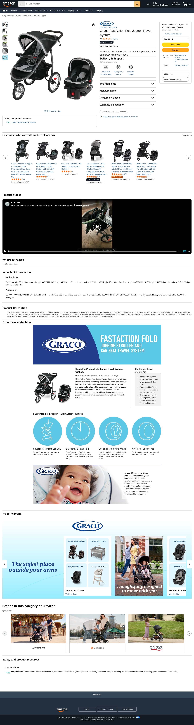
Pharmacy (88, 10)
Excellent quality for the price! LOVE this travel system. (50, 205)
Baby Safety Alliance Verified (24, 122)
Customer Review (18, 205)
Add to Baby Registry (172, 79)
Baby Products (7, 16)
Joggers (43, 16)
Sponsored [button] (6, 611)
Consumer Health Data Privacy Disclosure (99, 717)
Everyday (99, 10)
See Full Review (82, 205)
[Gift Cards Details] (59, 10)
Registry (70, 10)
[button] (5, 10)
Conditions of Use (64, 717)
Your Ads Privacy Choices (126, 717)
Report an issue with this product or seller (120, 117)
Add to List (168, 74)
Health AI (14, 10)
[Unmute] (189, 251)
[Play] (5, 251)
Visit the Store (71, 594)
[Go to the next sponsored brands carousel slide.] (189, 633)
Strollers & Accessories (23, 16)
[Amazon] (9, 4)
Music (79, 10)
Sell (63, 10)
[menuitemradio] (184, 251)
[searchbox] (79, 3)
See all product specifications (113, 112)
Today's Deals (26, 10)
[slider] (92, 251)
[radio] (5, 24)
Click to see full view (52, 111)
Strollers (36, 16)
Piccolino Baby (180, 55)
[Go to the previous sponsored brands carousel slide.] (5, 633)
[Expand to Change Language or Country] (94, 710)
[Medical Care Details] (47, 10)
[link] (22, 170)
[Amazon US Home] (62, 710)
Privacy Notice (77, 717)
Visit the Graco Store (108, 27)
